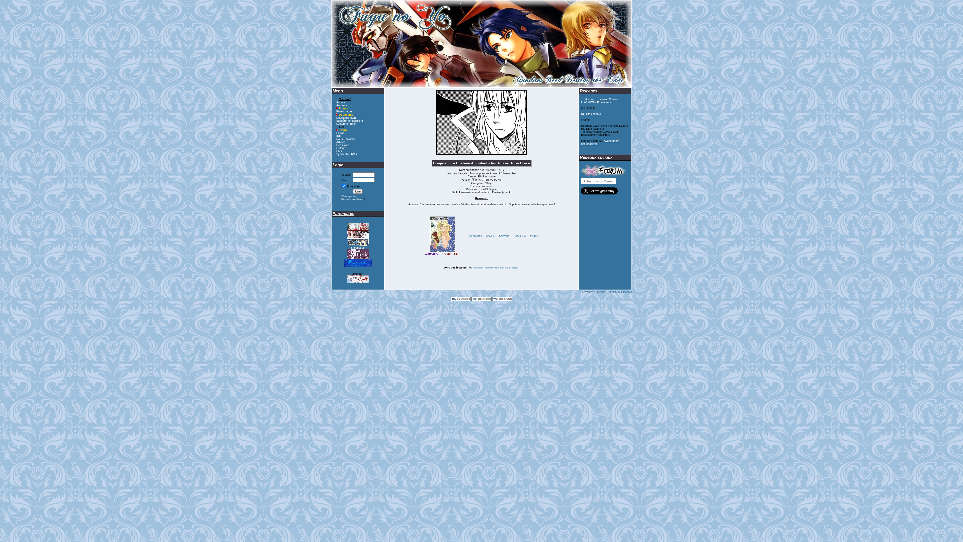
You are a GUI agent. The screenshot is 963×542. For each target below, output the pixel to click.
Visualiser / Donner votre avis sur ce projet (495, 267)
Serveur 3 (520, 235)
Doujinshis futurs (346, 117)
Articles (340, 142)
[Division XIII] (358, 237)
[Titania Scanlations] (358, 257)
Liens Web (342, 145)
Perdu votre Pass (352, 199)
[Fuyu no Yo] (358, 282)
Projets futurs (344, 111)
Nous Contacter (346, 139)
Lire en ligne (474, 235)
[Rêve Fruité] (358, 229)
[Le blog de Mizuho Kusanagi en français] (358, 245)
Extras (340, 132)
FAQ (339, 151)
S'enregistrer (349, 196)
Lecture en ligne (346, 123)
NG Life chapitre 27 (593, 113)
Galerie (340, 148)
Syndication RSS (346, 154)
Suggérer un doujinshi (349, 120)
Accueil (340, 102)
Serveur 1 (491, 235)
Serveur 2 (505, 235)
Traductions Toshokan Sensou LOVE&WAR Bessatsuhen (599, 101)
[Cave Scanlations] (358, 266)
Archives (341, 105)
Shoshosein (358, 247)
